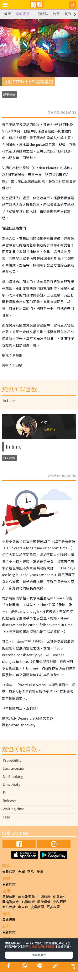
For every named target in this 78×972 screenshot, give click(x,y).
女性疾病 (9, 906)
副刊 (68, 14)
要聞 (21, 871)
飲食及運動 (26, 896)
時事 (56, 14)
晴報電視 (22, 14)
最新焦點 (9, 871)
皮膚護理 (37, 906)
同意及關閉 (39, 955)
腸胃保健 (44, 901)
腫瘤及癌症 (10, 901)
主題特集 (41, 14)
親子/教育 (9, 94)
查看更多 (49, 429)
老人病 (23, 906)
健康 (7, 14)
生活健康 (44, 896)
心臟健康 (28, 901)
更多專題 (53, 906)
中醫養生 (59, 896)
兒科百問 (59, 901)
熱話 (30, 871)
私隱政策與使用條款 (41, 946)
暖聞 (39, 871)
